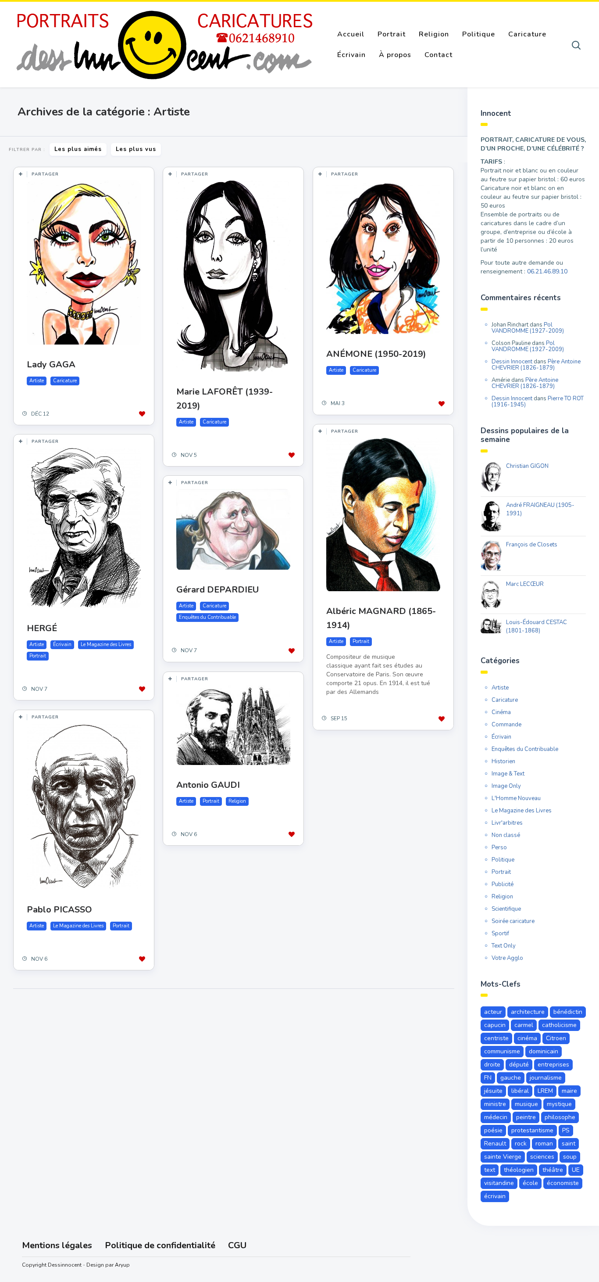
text (489, 1170)
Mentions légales (57, 1245)
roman (544, 1143)
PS (566, 1130)
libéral (520, 1091)
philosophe (560, 1117)
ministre (495, 1104)
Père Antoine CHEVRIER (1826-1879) (536, 365)
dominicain (543, 1051)
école (530, 1183)
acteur (493, 1012)
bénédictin (567, 1012)
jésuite (493, 1091)
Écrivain (351, 55)
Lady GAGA (51, 364)
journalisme (546, 1078)
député (519, 1064)
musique (526, 1104)
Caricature (527, 34)
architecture (528, 1012)
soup (570, 1157)
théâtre (552, 1170)
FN (488, 1078)
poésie (493, 1130)
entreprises (553, 1064)
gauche (510, 1078)
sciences (542, 1157)
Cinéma (501, 712)
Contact (438, 55)
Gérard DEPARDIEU (217, 590)
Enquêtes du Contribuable (207, 617)
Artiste (36, 380)
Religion (434, 34)
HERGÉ (42, 628)
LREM (545, 1091)
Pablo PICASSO (59, 910)
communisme (502, 1051)
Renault (495, 1143)
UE (576, 1170)
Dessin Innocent (512, 362)
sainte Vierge (502, 1157)
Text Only (504, 946)
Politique (478, 34)
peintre (526, 1117)
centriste (496, 1038)
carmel (523, 1025)
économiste (563, 1183)
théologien (519, 1170)
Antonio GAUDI (208, 785)
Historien (503, 761)
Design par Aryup (108, 1264)
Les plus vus (136, 149)
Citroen (556, 1038)
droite (492, 1064)
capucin (495, 1025)
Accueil (350, 34)
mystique (559, 1104)
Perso (499, 847)
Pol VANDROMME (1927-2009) (528, 328)
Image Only (506, 786)
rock (521, 1143)
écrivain (495, 1196)
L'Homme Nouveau (516, 798)
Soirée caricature (513, 921)
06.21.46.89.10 (547, 271)
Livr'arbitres (507, 823)
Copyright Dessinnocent (52, 1264)
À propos (395, 55)
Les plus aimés (78, 149)
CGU (237, 1245)
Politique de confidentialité (160, 1245)
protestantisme (532, 1130)
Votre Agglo (507, 958)
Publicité (502, 884)
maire (569, 1091)
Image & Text (508, 774)
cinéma (527, 1038)
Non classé (506, 835)
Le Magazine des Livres (106, 644)
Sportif (500, 933)
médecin (495, 1117)
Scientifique (506, 909)
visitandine (499, 1183)
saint (568, 1143)
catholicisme (559, 1025)
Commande (506, 725)
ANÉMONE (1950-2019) (376, 354)
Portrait (392, 34)
